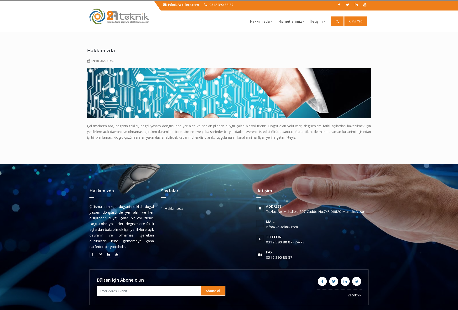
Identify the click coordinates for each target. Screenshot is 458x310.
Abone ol (213, 291)
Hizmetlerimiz (290, 21)
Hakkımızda (101, 50)
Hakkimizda (260, 21)
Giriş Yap (356, 21)
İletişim (316, 21)
